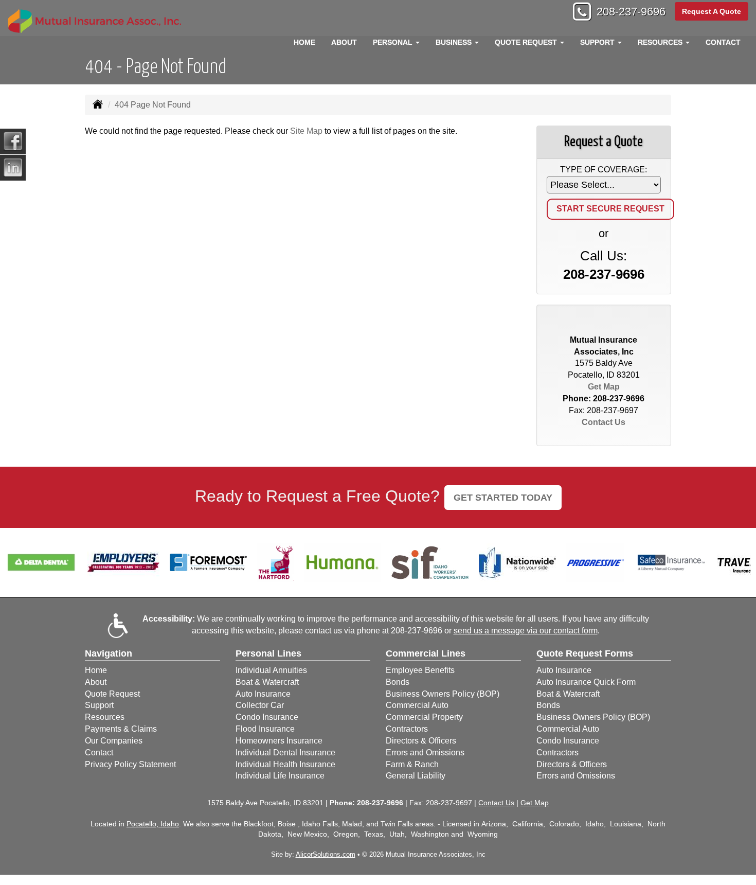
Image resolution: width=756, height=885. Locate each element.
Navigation (108, 653)
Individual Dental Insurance (285, 752)
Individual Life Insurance (280, 775)
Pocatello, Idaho (153, 824)
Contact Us (603, 422)
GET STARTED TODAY (503, 497)
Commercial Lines (425, 653)
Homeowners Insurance (279, 740)
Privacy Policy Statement (130, 764)
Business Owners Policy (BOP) (442, 693)
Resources (104, 717)
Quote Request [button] (527, 42)
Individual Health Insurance (285, 764)
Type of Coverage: (603, 169)
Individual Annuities (271, 670)
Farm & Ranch (412, 764)
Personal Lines (268, 653)
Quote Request (112, 693)
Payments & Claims (121, 728)
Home (304, 42)
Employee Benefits (420, 670)
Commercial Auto (417, 705)
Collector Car (260, 705)
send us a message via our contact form (526, 630)
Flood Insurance (265, 728)
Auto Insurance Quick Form (586, 682)
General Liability (415, 775)
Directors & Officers (421, 740)
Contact (723, 42)
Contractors (407, 728)
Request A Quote (711, 11)
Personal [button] (394, 42)
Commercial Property (424, 717)
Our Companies (113, 740)
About (344, 42)
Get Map (604, 386)
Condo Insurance (267, 717)
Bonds (397, 682)
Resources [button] (661, 42)
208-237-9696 (631, 11)
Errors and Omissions (425, 752)
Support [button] (598, 42)
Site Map (306, 131)
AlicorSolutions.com (325, 854)
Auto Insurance (263, 693)
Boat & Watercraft (267, 682)
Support (99, 705)
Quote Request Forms (584, 653)
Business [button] (455, 42)
